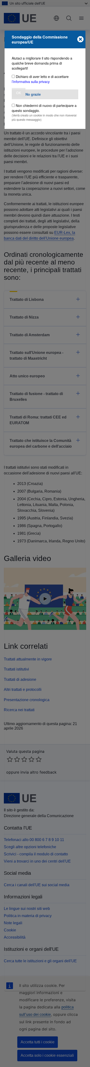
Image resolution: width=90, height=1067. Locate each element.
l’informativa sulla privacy (31, 81)
